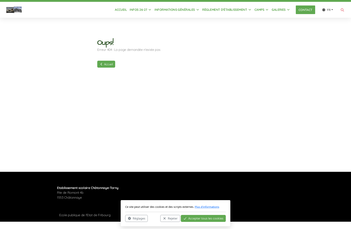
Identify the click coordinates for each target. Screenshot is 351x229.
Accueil (108, 64)
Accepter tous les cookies (205, 218)
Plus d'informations (207, 207)
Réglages (139, 218)
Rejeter (173, 218)
